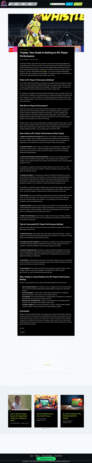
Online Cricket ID (24, 49)
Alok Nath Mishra (25, 59)
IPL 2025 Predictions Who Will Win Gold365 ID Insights (72, 416)
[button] (12, 4)
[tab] (44, 428)
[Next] (81, 411)
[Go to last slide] (10, 411)
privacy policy (58, 456)
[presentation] (19, 402)
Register (37, 456)
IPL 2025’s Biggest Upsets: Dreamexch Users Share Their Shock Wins (30, 379)
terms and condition (47, 456)
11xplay (22, 332)
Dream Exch (47, 364)
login (31, 456)
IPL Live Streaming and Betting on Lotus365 (62, 379)
